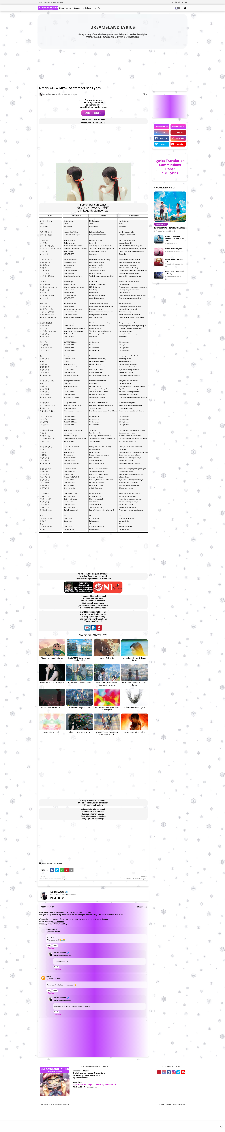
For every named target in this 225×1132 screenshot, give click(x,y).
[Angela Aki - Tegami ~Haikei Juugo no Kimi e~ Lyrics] (158, 239)
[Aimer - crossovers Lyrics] (79, 722)
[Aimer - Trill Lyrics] (107, 647)
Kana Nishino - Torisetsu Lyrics (174, 260)
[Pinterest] (66, 870)
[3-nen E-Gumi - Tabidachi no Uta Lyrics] (158, 275)
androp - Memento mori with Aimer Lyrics (107, 708)
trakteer (179, 132)
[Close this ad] (220, 1126)
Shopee (66, 924)
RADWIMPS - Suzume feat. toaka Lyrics (79, 659)
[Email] (71, 870)
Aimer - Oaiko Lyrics (51, 732)
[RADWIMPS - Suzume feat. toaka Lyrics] (79, 647)
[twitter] (55, 898)
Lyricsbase (87, 8)
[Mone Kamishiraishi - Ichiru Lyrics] (134, 647)
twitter (163, 144)
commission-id (178, 126)
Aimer (49, 863)
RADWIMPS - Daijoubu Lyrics (79, 707)
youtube (179, 144)
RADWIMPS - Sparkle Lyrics (169, 227)
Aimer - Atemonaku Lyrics (52, 658)
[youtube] (59, 898)
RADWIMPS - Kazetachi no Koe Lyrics (134, 684)
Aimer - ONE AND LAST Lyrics (52, 683)
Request (47, 2)
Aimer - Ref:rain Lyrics (173, 249)
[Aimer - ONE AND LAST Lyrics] (52, 672)
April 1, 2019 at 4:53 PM (54, 979)
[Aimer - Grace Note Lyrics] (52, 697)
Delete (55, 945)
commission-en (162, 126)
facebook (163, 138)
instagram (180, 138)
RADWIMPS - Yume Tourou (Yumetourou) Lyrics (107, 684)
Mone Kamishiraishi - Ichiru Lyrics (134, 659)
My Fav (98, 8)
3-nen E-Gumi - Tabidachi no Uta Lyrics (174, 273)
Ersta (48, 976)
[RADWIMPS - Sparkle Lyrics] (170, 206)
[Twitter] (57, 870)
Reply (49, 945)
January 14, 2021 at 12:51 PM (62, 955)
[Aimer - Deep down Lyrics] (134, 697)
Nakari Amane (58, 891)
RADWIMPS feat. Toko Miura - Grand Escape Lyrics (106, 733)
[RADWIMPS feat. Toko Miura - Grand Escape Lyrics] (107, 722)
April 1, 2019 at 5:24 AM (54, 932)
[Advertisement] (112, 65)
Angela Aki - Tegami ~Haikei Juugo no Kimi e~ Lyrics (174, 238)
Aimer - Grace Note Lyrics (52, 707)
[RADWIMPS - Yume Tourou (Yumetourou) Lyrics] (107, 672)
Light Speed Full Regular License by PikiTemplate (94, 1084)
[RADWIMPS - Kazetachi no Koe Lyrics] (134, 672)
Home (61, 8)
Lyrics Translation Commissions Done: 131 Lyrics (170, 166)
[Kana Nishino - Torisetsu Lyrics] (158, 262)
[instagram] (63, 898)
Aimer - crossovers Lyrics (79, 732)
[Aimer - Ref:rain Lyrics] (158, 252)
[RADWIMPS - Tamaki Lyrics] (79, 672)
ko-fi (163, 132)
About (40, 2)
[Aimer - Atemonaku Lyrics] (52, 647)
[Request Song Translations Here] (93, 115)
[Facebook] (52, 870)
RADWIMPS (58, 863)
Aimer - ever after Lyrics (134, 732)
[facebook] (52, 898)
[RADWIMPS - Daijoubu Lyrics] (79, 697)
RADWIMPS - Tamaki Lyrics (79, 683)
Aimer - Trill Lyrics (107, 658)
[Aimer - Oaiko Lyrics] (52, 722)
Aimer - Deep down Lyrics (134, 707)
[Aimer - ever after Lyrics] (134, 722)
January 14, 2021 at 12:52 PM (62, 1000)
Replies (51, 948)
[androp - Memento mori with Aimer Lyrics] (107, 697)
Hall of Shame (58, 2)
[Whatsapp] (62, 870)
